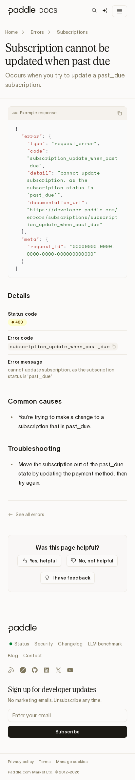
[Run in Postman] (23, 670)
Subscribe (67, 731)
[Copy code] (119, 113)
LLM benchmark (105, 643)
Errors (37, 32)
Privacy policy (21, 761)
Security (43, 643)
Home (11, 32)
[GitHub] (34, 670)
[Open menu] (119, 11)
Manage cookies (71, 761)
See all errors (30, 514)
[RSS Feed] (11, 670)
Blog (13, 655)
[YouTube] (70, 670)
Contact (32, 655)
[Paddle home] (67, 628)
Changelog (70, 643)
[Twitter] (58, 670)
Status (21, 643)
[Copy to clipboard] (114, 346)
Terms (44, 761)
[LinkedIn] (46, 670)
